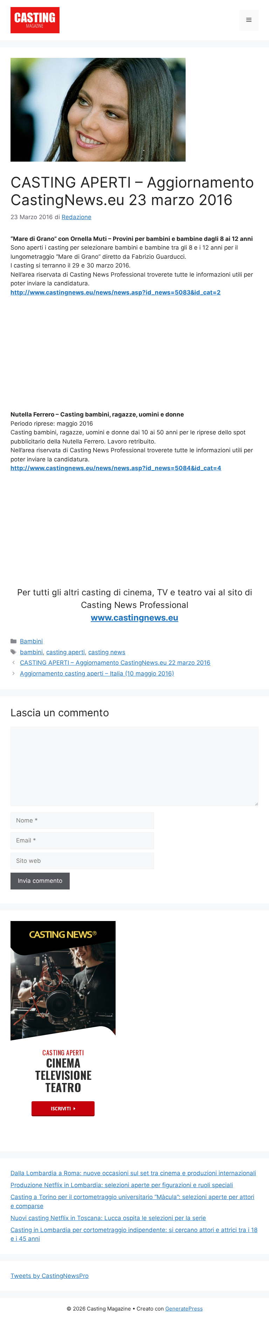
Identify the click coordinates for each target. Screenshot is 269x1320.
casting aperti (65, 652)
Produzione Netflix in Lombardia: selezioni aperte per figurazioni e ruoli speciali (122, 1185)
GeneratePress (184, 1308)
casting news (106, 652)
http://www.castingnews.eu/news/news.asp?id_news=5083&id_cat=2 (116, 292)
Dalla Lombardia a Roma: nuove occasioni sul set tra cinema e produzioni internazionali (133, 1173)
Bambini (31, 641)
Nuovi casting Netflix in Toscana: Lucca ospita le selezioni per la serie (108, 1217)
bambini (31, 652)
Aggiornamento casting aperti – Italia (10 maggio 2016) (97, 673)
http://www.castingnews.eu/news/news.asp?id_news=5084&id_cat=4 (116, 468)
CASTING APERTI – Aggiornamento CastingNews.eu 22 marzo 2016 (115, 662)
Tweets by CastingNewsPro (50, 1275)
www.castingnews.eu (134, 617)
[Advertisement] (134, 355)
